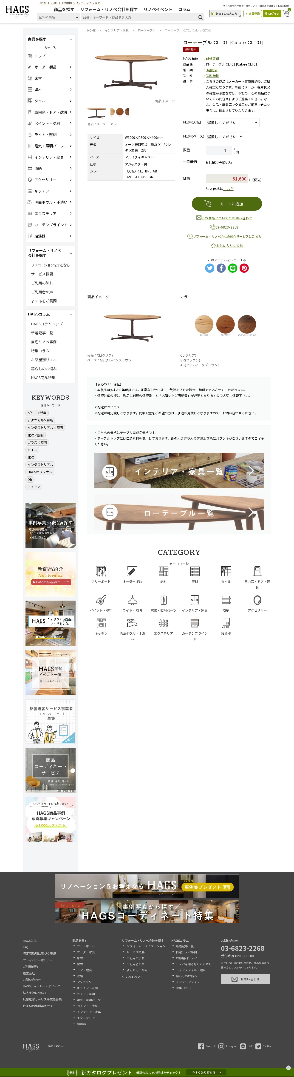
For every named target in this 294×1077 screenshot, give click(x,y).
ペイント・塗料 (87, 1006)
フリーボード (86, 946)
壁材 (80, 964)
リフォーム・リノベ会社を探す (109, 9)
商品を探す (64, 9)
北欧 (31, 457)
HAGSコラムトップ (47, 324)
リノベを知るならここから (194, 964)
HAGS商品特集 (43, 377)
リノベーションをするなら (50, 265)
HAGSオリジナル (40, 472)
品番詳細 (212, 58)
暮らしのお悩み (44, 368)
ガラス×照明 (37, 442)
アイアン (34, 486)
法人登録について (35, 993)
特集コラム (40, 350)
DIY (30, 479)
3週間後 (212, 70)
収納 (80, 976)
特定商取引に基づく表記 (39, 953)
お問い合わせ (32, 979)
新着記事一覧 (42, 332)
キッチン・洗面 (87, 988)
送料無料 (212, 75)
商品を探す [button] (37, 39)
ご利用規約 (30, 966)
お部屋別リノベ (44, 359)
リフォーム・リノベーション (146, 946)
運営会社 (29, 973)
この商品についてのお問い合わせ (227, 218)
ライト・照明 (86, 994)
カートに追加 (231, 203)
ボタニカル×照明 (40, 420)
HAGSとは (30, 940)
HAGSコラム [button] (39, 314)
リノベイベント (158, 9)
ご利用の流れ (42, 283)
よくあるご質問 (44, 301)
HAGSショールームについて (42, 986)
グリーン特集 (37, 412)
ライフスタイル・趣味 (191, 970)
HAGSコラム (180, 940)
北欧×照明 (36, 435)
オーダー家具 (86, 952)
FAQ (25, 947)
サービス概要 (42, 274)
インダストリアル (40, 464)
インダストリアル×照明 (45, 427)
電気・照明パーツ (89, 1000)
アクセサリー (86, 982)
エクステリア (86, 1018)
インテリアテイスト (189, 982)
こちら (228, 188)
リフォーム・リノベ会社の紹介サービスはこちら (227, 236)
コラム (184, 9)
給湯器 (81, 1024)
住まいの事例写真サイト (39, 1006)
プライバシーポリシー (38, 960)
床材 (80, 958)
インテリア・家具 (89, 1012)
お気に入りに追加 (229, 245)
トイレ (32, 449)
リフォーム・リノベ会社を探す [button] (44, 253)
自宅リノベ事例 (44, 341)
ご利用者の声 (42, 292)
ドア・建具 (84, 970)
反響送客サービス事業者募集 (42, 999)
